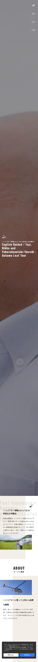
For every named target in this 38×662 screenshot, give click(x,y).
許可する (27, 655)
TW (33, 30)
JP (33, 5)
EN (33, 13)
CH (33, 22)
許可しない (11, 655)
